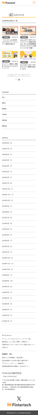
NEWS (4, 109)
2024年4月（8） (7, 304)
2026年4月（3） (7, 166)
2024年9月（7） (7, 275)
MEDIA (4, 126)
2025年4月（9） (7, 235)
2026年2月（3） (7, 177)
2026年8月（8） (7, 143)
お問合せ (24, 342)
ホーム (4, 339)
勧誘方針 (21, 363)
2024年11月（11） (8, 264)
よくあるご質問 (15, 342)
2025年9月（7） (7, 206)
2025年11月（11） (8, 195)
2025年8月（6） (7, 212)
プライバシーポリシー (9, 363)
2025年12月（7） (8, 189)
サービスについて (14, 339)
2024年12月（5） (8, 258)
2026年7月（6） (7, 149)
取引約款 (19, 357)
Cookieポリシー (25, 366)
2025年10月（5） (8, 200)
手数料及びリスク (7, 344)
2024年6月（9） (7, 292)
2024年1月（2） (7, 321)
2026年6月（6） (7, 154)
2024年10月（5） (8, 269)
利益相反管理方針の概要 (10, 366)
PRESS (4, 120)
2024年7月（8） (7, 287)
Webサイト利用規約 (8, 357)
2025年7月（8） (7, 218)
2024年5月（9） (7, 298)
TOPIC (4, 114)
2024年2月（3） (7, 315)
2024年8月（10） (8, 281)
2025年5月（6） (7, 229)
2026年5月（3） (7, 160)
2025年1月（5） (7, 252)
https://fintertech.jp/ (9, 376)
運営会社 (5, 342)
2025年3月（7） (7, 241)
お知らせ (5, 347)
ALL (3, 97)
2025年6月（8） (7, 223)
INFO (4, 103)
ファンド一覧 (25, 339)
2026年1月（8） (7, 183)
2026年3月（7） (7, 172)
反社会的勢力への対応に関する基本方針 (15, 360)
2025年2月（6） (7, 246)
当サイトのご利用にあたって (24, 344)
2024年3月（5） (7, 310)
